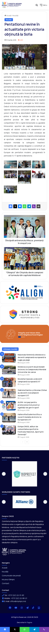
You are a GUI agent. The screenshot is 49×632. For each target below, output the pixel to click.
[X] (15, 206)
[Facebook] (10, 206)
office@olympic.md (18, 601)
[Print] (38, 206)
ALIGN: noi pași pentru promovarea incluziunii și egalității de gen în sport (29, 405)
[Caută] (36, 6)
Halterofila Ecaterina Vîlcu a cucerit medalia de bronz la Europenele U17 (30, 417)
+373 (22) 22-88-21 (19, 598)
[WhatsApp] (24, 206)
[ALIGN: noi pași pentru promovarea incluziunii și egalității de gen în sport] (9, 405)
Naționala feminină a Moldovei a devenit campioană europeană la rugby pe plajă (32, 357)
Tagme (29, 622)
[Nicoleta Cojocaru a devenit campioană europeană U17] (9, 382)
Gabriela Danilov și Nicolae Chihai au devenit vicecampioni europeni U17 (32, 393)
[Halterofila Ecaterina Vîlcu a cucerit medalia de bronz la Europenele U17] (9, 418)
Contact (5, 583)
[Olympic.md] (12, 5)
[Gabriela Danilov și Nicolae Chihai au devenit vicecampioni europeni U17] (9, 393)
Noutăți (15, 15)
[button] (4, 474)
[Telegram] (29, 206)
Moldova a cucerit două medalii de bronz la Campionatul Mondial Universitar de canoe (32, 369)
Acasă (8, 15)
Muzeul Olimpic (8, 579)
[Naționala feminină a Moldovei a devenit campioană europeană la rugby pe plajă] (9, 358)
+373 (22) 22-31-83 (16, 595)
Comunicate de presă (11, 575)
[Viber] (34, 206)
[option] (26, 473)
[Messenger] (20, 206)
